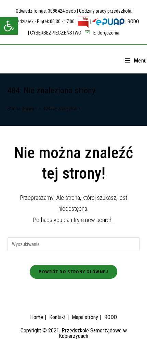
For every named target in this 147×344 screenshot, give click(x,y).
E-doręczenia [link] (105, 33)
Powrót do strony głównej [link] (73, 271)
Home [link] (36, 317)
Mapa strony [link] (85, 317)
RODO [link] (133, 21)
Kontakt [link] (57, 317)
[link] (9, 26)
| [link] (90, 21)
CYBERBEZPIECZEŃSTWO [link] (55, 33)
